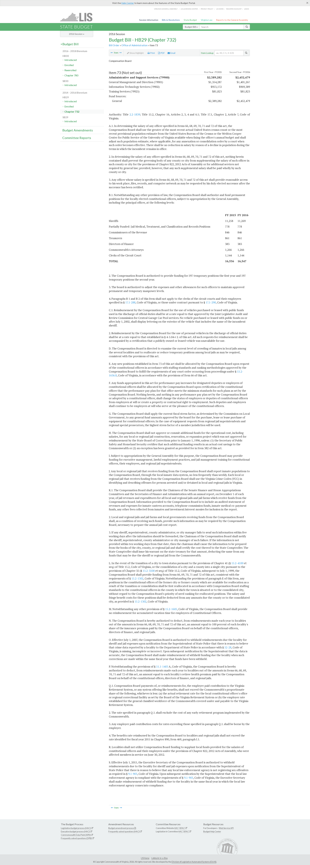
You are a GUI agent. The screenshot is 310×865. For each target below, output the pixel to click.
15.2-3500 (149, 571)
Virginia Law (206, 20)
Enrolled (69, 65)
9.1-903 (132, 774)
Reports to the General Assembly (232, 20)
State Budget (190, 20)
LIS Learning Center (189, 9)
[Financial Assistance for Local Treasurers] (112, 52)
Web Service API (226, 828)
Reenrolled (70, 70)
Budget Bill (190, 26)
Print (152, 53)
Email (172, 53)
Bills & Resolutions (171, 20)
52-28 (227, 647)
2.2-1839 (134, 114)
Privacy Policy (207, 9)
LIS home (220, 9)
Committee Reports (76, 138)
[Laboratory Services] (120, 52)
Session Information (148, 20)
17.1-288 (130, 302)
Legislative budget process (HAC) (76, 828)
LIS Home (145, 858)
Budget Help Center (212, 831)
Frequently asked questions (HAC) (124, 831)
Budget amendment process (121, 828)
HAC (176, 828)
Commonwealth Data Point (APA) (76, 835)
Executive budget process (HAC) (75, 831)
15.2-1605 (171, 609)
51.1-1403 (162, 666)
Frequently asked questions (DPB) (76, 838)
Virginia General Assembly (166, 9)
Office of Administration (134, 45)
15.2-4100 (237, 563)
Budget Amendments (77, 130)
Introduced (70, 59)
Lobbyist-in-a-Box (159, 858)
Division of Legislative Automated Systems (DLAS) (194, 861)
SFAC (182, 828)
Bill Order (114, 45)
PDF (162, 53)
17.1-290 (211, 302)
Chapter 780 (71, 75)
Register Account (234, 9)
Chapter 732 (71, 111)
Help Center (127, 3)
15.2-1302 (137, 578)
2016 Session (76, 34)
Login (246, 9)
